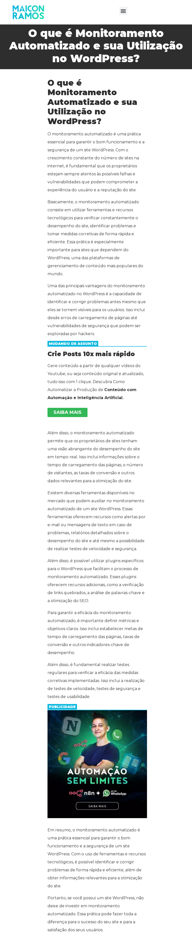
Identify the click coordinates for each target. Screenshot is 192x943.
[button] (123, 11)
